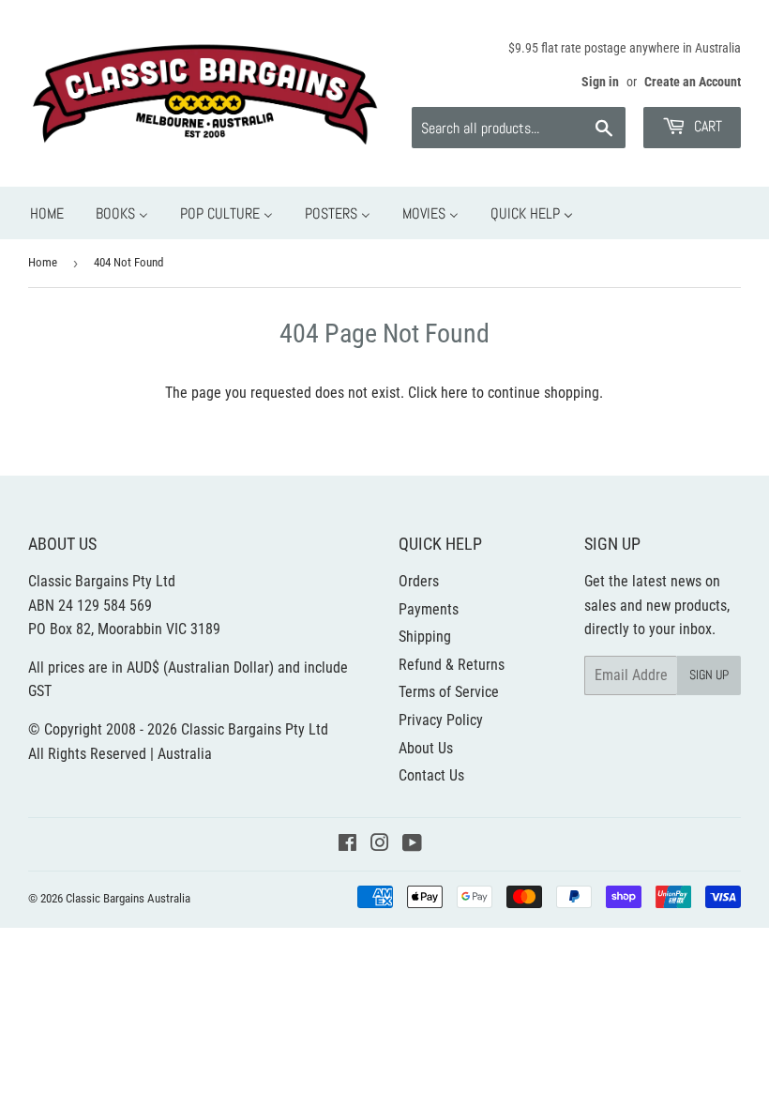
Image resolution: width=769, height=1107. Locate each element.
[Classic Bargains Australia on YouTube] (412, 845)
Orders (419, 581)
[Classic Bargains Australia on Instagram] (379, 845)
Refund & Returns (452, 665)
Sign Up (709, 674)
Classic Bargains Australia (128, 898)
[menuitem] (47, 213)
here (454, 393)
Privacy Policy (441, 720)
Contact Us (431, 775)
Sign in (600, 81)
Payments (429, 609)
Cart (706, 126)
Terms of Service (449, 692)
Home (42, 262)
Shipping (425, 636)
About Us (426, 748)
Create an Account (692, 81)
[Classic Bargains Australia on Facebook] (347, 845)
